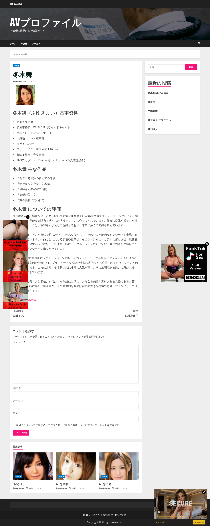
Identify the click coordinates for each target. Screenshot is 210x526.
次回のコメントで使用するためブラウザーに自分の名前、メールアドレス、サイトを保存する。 (69, 425)
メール (18, 400)
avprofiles (17, 81)
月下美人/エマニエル (159, 120)
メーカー (36, 43)
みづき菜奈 (62, 484)
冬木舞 (32, 300)
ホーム (13, 43)
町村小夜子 (132, 313)
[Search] (199, 43)
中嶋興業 (153, 111)
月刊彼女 (153, 129)
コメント (19, 342)
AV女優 (24, 43)
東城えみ (18, 313)
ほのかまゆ (19, 484)
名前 (17, 388)
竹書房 (151, 102)
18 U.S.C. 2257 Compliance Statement (104, 515)
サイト (16, 413)
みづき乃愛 (105, 484)
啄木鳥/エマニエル (158, 92)
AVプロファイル (46, 21)
